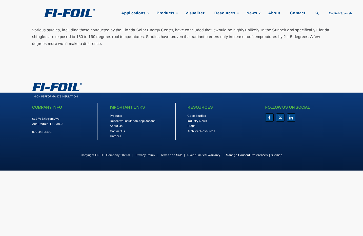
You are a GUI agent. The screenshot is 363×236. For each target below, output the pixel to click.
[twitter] (280, 117)
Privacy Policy (145, 155)
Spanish (346, 13)
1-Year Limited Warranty (203, 155)
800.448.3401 (42, 132)
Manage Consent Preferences (247, 155)
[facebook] (269, 117)
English (334, 13)
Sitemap (276, 155)
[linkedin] (291, 117)
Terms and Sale (171, 155)
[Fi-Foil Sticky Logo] (69, 11)
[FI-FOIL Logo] (57, 85)
